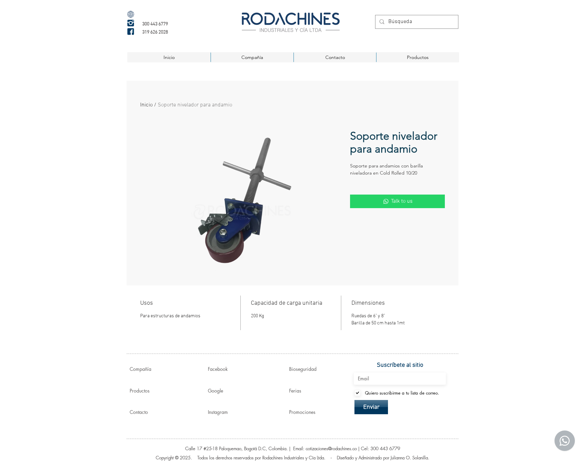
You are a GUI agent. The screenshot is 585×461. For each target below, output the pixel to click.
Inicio (146, 105)
